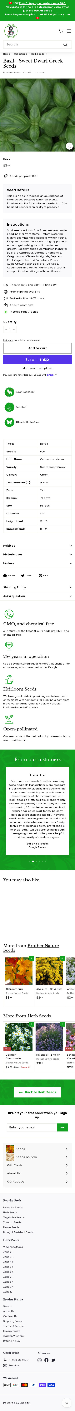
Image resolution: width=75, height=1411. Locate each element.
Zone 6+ (8, 1271)
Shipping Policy (14, 587)
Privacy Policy (11, 1331)
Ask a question (14, 596)
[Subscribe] (62, 1127)
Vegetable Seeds (13, 1217)
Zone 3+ (8, 1257)
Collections (20, 53)
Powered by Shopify (16, 1403)
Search (7, 1306)
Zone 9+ (8, 1286)
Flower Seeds (11, 1227)
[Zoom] (69, 146)
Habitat (9, 546)
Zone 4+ (8, 1261)
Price (7, 159)
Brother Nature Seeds (17, 72)
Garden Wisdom (13, 1336)
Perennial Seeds (13, 1207)
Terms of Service (13, 1326)
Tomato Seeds (12, 1222)
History (8, 563)
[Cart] (60, 31)
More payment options (37, 368)
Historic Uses (13, 554)
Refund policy (11, 1341)
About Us (8, 1311)
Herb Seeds (37, 53)
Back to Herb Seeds (40, 1092)
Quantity (10, 322)
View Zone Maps (13, 1247)
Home (6, 53)
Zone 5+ (8, 1266)
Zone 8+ (8, 1281)
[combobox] (37, 45)
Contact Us (10, 1316)
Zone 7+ (8, 1276)
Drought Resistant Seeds (18, 1232)
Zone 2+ (8, 1252)
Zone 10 (7, 1291)
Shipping (8, 340)
